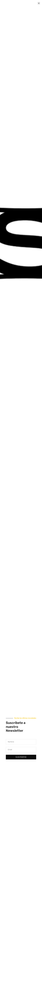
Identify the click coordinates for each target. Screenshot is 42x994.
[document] (21, 497)
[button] (39, 3)
